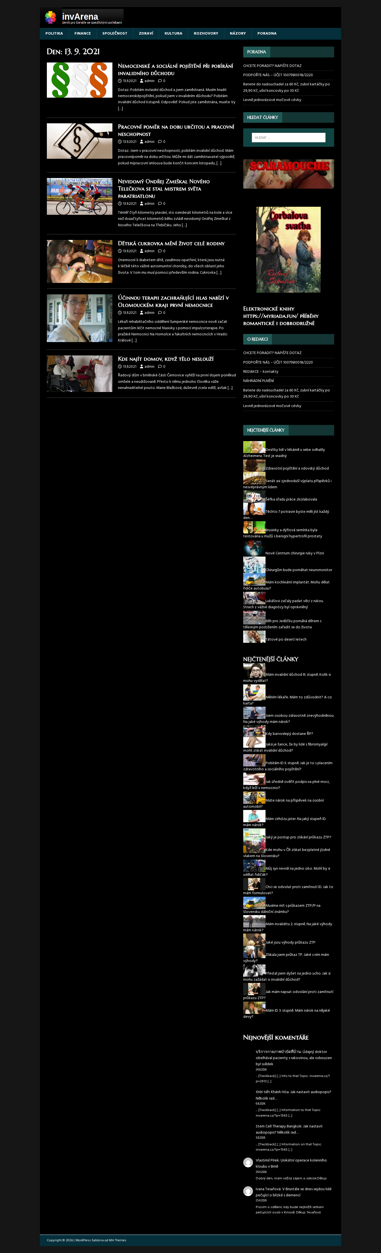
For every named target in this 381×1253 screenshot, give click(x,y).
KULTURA (173, 33)
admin (149, 81)
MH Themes (117, 1240)
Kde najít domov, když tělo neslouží (166, 358)
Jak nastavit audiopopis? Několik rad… (293, 1095)
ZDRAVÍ (146, 33)
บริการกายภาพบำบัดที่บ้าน (278, 1052)
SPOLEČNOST (114, 33)
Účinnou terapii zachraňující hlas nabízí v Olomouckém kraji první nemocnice (173, 301)
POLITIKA (54, 33)
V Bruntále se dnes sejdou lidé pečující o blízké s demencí (294, 1192)
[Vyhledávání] (289, 137)
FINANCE (82, 33)
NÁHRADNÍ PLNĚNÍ (258, 381)
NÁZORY (238, 33)
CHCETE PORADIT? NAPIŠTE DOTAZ (272, 66)
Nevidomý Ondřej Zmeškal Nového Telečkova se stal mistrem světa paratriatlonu (164, 188)
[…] (120, 108)
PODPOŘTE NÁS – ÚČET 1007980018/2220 (278, 75)
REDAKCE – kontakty (260, 372)
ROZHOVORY (206, 33)
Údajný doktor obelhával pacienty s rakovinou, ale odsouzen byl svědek (294, 1058)
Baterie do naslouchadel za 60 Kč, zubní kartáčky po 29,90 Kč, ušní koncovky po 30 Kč (286, 87)
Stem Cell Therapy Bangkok (279, 1126)
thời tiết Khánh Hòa (272, 1092)
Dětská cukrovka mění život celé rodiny (171, 243)
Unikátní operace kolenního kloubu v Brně (291, 1163)
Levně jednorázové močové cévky (272, 100)
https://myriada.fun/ (270, 315)
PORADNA (267, 33)
